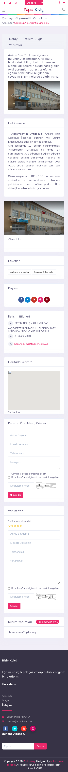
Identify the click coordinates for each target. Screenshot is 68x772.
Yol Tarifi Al (14, 411)
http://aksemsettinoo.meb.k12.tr (31, 343)
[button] (12, 95)
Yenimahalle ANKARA (18, 716)
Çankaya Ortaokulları (44, 272)
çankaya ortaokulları (19, 272)
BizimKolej (29, 761)
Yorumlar (15, 45)
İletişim (6, 700)
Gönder (16, 495)
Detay (13, 39)
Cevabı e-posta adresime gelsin (28, 473)
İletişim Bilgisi (33, 39)
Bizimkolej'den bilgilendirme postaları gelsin (35, 477)
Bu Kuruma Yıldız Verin (20, 521)
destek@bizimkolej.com (19, 721)
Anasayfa (7, 22)
